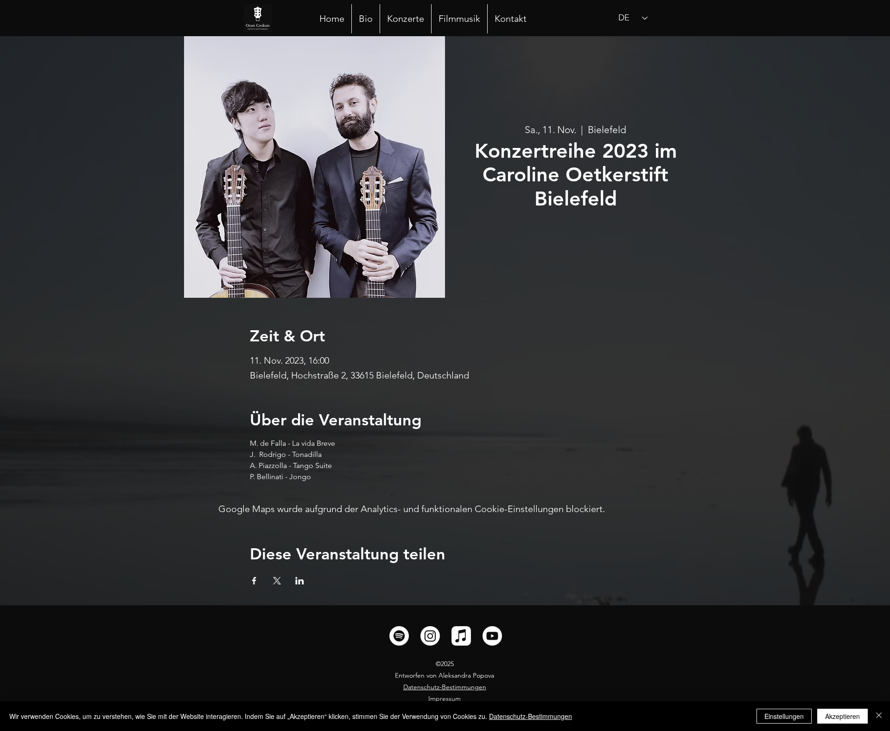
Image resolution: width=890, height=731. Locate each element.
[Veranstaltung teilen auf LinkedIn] (299, 580)
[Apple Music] (461, 636)
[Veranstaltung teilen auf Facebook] (254, 580)
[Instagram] (430, 636)
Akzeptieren (842, 716)
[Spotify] (399, 636)
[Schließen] (878, 716)
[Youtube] (492, 636)
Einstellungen (784, 716)
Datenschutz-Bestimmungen (530, 716)
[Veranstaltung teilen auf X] (277, 580)
